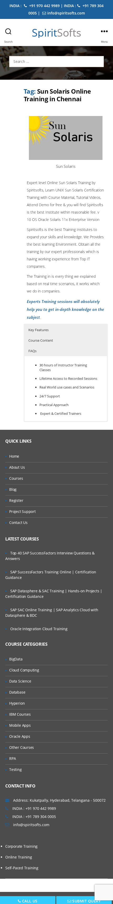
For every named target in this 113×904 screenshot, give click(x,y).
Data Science (20, 681)
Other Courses (21, 747)
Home (14, 456)
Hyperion (17, 703)
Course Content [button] (40, 340)
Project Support (22, 511)
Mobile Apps (20, 725)
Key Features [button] (38, 329)
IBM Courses (20, 714)
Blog (13, 489)
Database (17, 692)
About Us (17, 467)
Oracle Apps (19, 736)
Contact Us (18, 522)
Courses (16, 478)
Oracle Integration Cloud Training (39, 628)
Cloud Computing (24, 670)
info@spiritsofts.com (66, 13)
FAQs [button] (32, 351)
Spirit (56, 32)
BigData (16, 658)
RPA (12, 758)
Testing (15, 769)
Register (16, 500)
